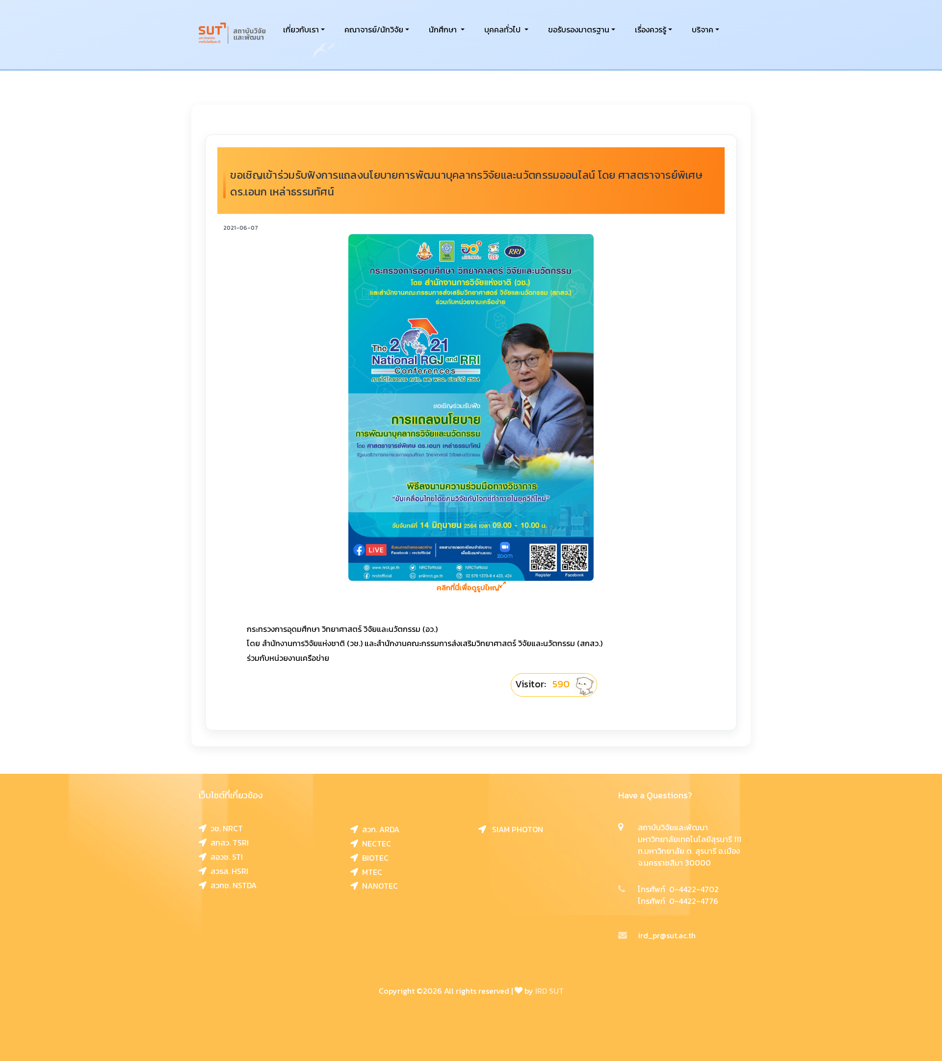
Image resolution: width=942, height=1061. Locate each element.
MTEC (370, 872)
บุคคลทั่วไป (503, 29)
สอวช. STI (225, 857)
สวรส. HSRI (227, 871)
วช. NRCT (225, 828)
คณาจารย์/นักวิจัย (373, 29)
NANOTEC (378, 886)
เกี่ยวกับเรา (301, 29)
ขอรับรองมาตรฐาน (578, 29)
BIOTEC (373, 858)
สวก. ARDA (378, 829)
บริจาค (702, 29)
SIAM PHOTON (514, 829)
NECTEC (374, 843)
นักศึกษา (444, 29)
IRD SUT (549, 991)
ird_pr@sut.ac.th (667, 935)
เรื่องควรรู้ (650, 29)
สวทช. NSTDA (232, 885)
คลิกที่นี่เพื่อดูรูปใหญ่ (468, 587)
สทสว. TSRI (228, 842)
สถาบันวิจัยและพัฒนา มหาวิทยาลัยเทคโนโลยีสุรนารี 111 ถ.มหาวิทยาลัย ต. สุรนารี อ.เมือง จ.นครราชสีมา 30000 (689, 845)
